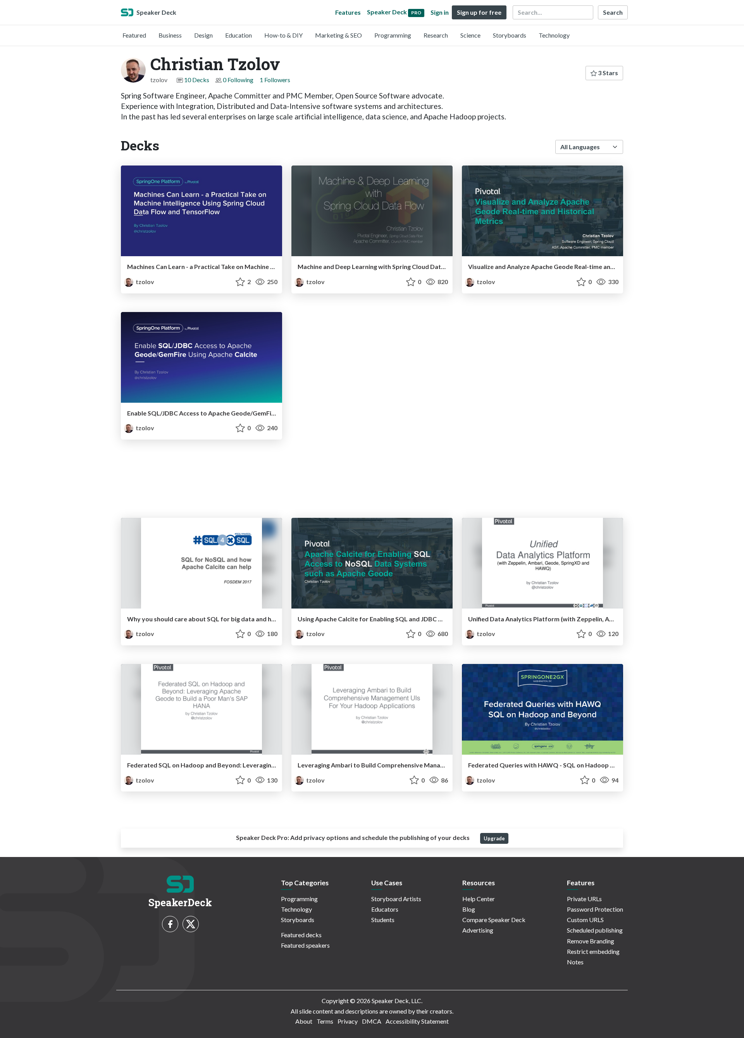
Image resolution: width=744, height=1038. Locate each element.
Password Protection (595, 909)
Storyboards (509, 35)
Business (170, 35)
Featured (134, 35)
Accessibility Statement (417, 1021)
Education (238, 35)
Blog (468, 909)
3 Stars (607, 72)
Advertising (477, 930)
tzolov (144, 281)
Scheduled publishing (595, 930)
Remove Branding (590, 941)
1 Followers (275, 79)
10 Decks (196, 79)
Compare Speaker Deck (493, 919)
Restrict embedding (593, 951)
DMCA (371, 1021)
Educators (384, 909)
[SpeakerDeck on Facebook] (170, 924)
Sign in (440, 12)
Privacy (348, 1021)
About (303, 1021)
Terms (325, 1021)
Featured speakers (305, 945)
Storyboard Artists (396, 898)
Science (470, 35)
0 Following (238, 79)
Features (348, 12)
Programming (392, 35)
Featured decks (301, 934)
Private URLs (584, 898)
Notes (575, 962)
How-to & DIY (283, 35)
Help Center (478, 898)
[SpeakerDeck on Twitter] (191, 924)
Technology (554, 35)
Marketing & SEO (338, 35)
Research (436, 35)
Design (203, 35)
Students (382, 919)
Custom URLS (585, 919)
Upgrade (494, 838)
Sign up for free (479, 12)
